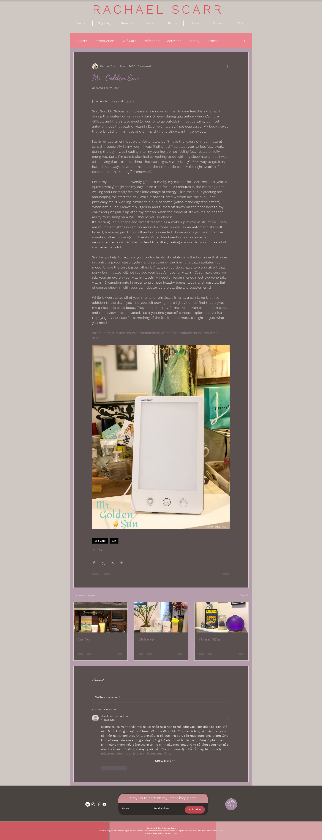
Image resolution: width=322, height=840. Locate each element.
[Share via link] (121, 563)
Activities (174, 41)
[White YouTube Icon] (104, 804)
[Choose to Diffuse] (221, 617)
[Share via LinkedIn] (112, 563)
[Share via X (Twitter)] (103, 563)
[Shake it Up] (161, 617)
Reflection (152, 41)
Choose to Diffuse (209, 639)
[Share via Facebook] (94, 563)
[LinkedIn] (87, 804)
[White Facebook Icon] (99, 804)
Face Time (84, 639)
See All (244, 595)
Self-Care (129, 41)
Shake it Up (146, 639)
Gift (114, 540)
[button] (244, 40)
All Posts (80, 41)
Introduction (104, 41)
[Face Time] (100, 617)
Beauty (194, 41)
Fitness (212, 41)
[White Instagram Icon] (93, 804)
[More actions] (227, 66)
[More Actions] (227, 718)
